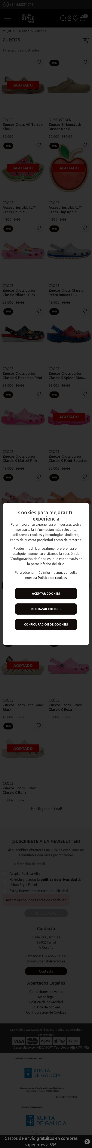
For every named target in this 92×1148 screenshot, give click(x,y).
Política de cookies (52, 578)
